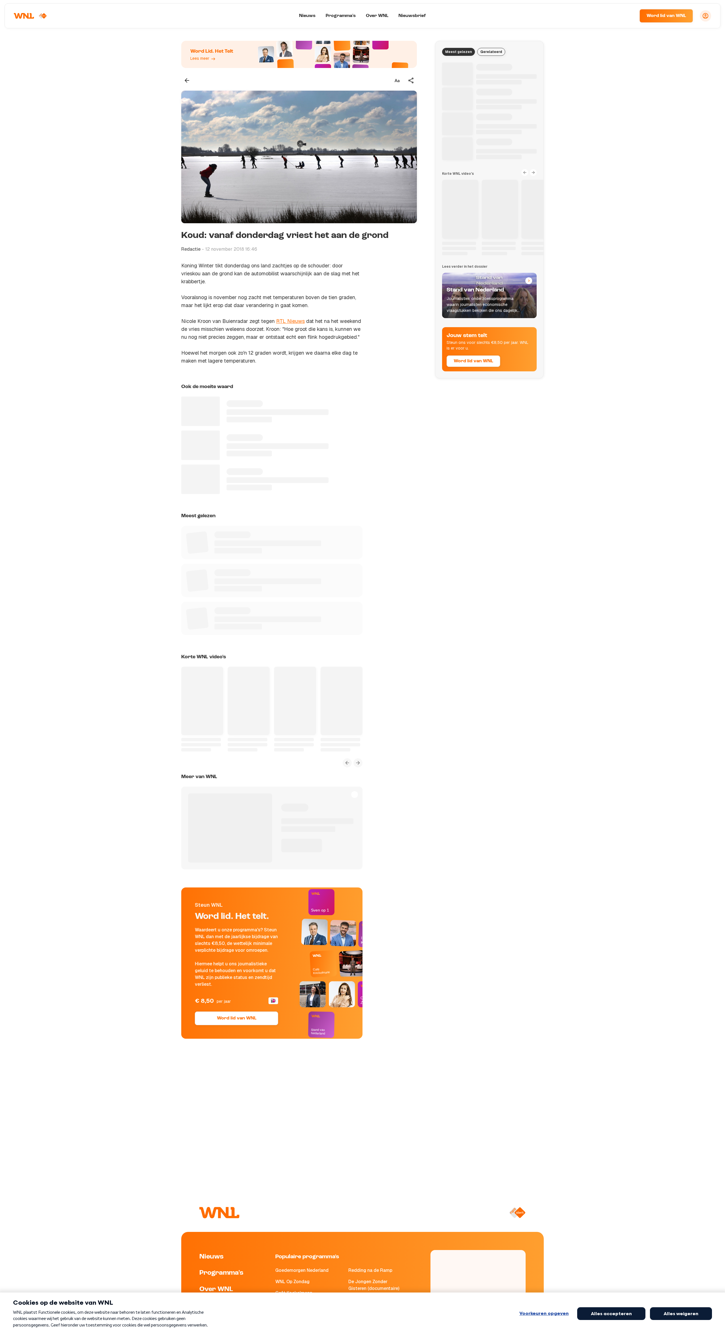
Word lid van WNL (666, 16)
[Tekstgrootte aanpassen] (397, 80)
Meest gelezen (458, 52)
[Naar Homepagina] (30, 16)
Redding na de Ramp (370, 1270)
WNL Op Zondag (292, 1282)
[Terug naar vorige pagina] (187, 80)
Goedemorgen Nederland (302, 1270)
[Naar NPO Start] (517, 1212)
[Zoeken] (628, 15)
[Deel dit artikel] (411, 80)
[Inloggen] (705, 16)
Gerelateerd (491, 52)
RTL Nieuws (290, 321)
